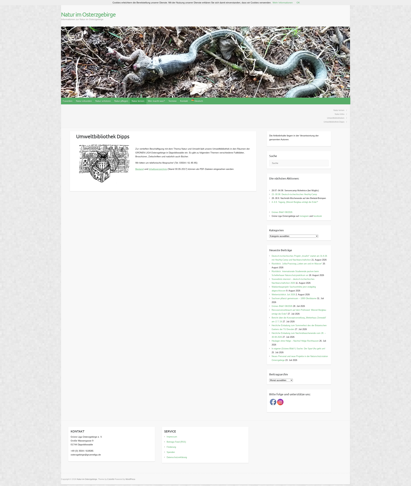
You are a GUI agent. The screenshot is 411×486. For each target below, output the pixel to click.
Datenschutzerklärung (177, 457)
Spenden (171, 452)
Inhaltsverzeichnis (158, 169)
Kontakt (184, 101)
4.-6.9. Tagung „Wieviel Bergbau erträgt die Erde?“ (295, 202)
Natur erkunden (84, 101)
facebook (317, 216)
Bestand (139, 169)
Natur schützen (103, 101)
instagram (304, 216)
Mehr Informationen (283, 2)
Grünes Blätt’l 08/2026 (282, 212)
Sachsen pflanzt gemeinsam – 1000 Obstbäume (294, 298)
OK (298, 2)
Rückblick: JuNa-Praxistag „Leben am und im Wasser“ (297, 263)
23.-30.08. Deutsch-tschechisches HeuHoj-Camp (294, 194)
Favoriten (67, 101)
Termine (172, 101)
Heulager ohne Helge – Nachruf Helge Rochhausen (295, 341)
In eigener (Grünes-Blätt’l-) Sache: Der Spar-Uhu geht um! (298, 348)
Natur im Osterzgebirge (88, 14)
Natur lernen (138, 101)
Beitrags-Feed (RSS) (176, 442)
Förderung (171, 447)
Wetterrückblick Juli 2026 (283, 294)
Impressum (172, 437)
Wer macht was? (156, 101)
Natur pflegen (121, 101)
